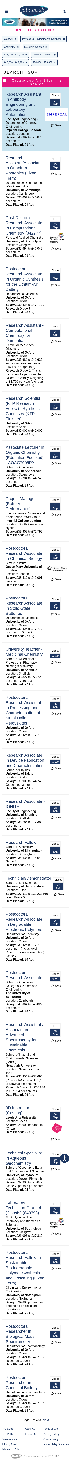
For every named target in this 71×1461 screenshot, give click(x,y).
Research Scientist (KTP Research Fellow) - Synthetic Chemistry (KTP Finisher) (23, 408)
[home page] (34, 15)
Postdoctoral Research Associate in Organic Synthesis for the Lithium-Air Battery (25, 279)
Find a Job (7, 1428)
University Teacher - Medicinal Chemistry (24, 652)
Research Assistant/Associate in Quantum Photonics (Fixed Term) (24, 168)
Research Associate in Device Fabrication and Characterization (25, 760)
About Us (30, 1428)
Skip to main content (15, 3)
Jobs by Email (9, 1444)
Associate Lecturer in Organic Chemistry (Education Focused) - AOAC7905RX (25, 455)
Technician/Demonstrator (28, 878)
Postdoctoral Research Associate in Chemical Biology (24, 553)
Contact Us (31, 1434)
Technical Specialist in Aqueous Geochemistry (24, 1158)
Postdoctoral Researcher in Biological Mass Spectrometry (20, 1334)
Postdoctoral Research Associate (24, 975)
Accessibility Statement (56, 1444)
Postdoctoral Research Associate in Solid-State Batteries (24, 606)
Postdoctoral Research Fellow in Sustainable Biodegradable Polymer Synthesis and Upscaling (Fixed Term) (25, 1267)
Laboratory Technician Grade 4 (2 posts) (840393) (23, 1207)
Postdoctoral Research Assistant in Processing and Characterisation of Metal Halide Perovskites (23, 710)
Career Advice (9, 1439)
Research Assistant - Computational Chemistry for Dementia (25, 333)
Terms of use (50, 1428)
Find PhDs (7, 1434)
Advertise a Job (10, 1449)
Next (46, 1420)
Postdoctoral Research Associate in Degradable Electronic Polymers (24, 922)
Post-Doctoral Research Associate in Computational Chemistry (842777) (24, 225)
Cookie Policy (51, 1439)
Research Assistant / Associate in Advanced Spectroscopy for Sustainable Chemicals (24, 1037)
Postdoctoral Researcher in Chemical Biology (22, 1382)
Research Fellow (21, 842)
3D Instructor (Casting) (17, 1110)
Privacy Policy (51, 1434)
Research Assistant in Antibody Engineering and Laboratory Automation (23, 104)
